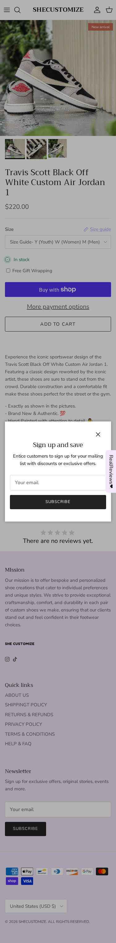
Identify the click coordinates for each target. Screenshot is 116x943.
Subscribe (58, 502)
